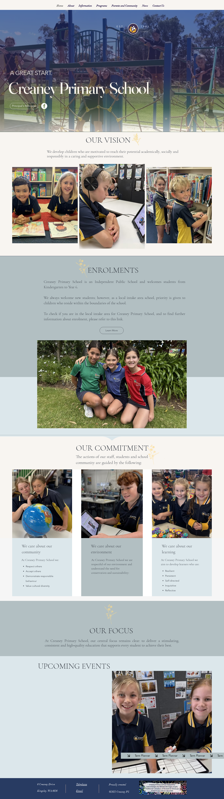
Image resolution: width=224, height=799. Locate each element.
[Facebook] (44, 106)
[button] (70, 5)
